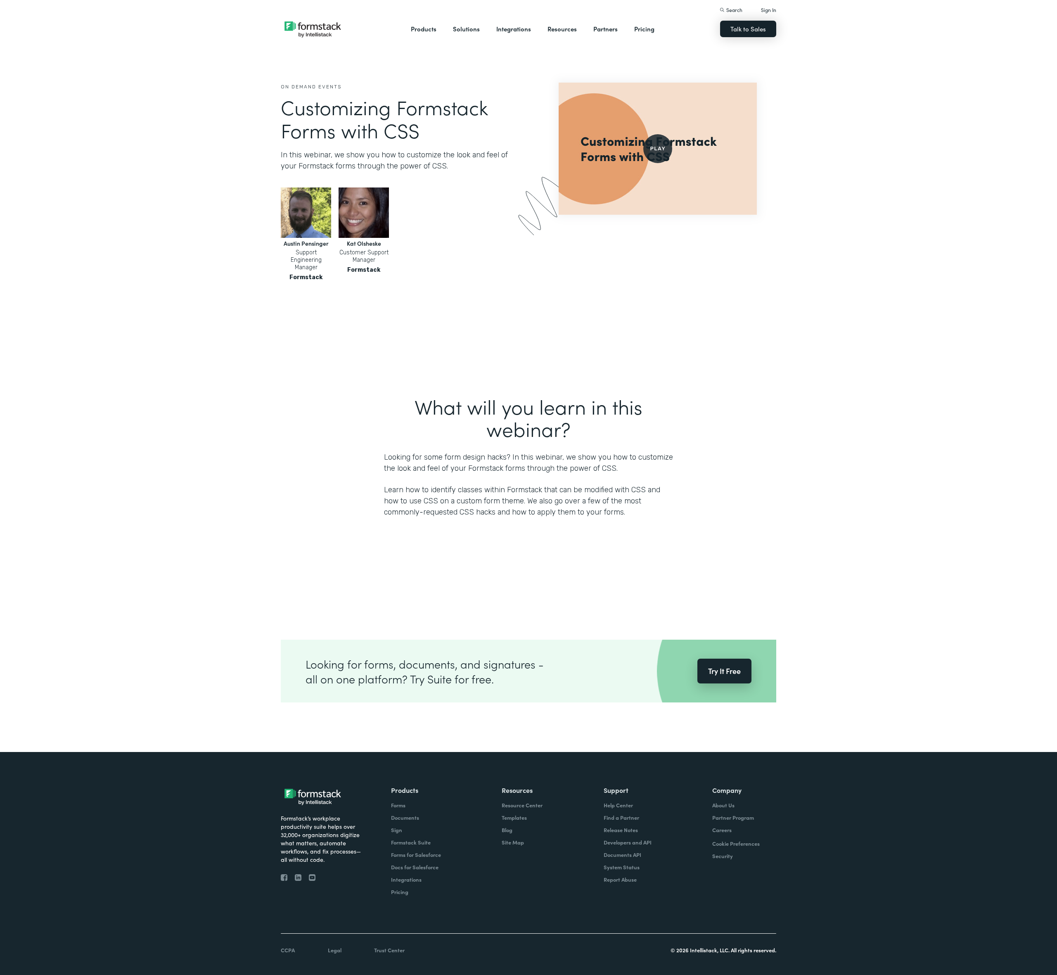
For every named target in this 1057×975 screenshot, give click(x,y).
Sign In (768, 9)
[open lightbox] (658, 149)
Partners (605, 28)
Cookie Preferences (736, 843)
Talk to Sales (748, 28)
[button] (424, 29)
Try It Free (724, 671)
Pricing (644, 28)
